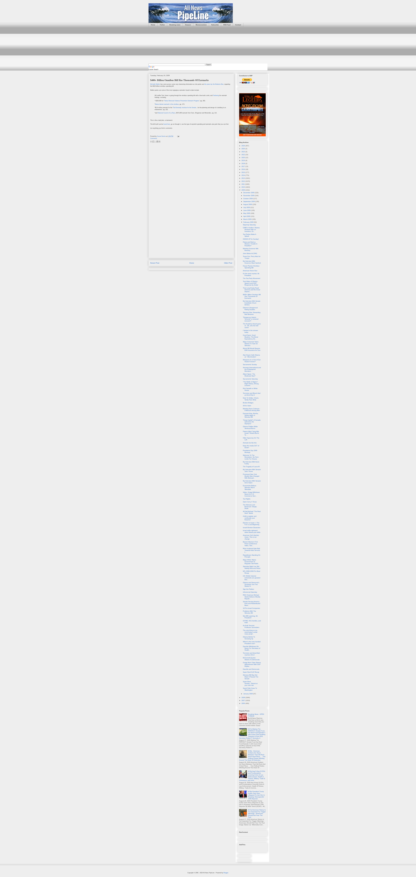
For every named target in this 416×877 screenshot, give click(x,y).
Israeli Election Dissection (251, 527)
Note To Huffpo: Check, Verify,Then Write (251, 399)
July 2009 (246, 207)
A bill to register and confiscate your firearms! (249, 518)
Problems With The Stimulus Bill (249, 612)
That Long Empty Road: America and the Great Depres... (251, 290)
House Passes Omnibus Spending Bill (251, 267)
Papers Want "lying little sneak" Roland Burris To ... (251, 433)
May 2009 (247, 213)
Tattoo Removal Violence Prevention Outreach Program (181, 101)
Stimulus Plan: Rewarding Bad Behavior (251, 313)
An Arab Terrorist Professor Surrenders (251, 626)
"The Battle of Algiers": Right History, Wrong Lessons (251, 383)
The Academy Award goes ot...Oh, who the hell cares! (252, 325)
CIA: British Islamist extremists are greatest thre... (251, 577)
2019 (243, 160)
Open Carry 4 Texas (250, 502)
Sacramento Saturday (250, 379)
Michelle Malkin (155, 84)
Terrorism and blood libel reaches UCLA (251, 654)
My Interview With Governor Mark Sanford (252, 262)
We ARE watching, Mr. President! (250, 617)
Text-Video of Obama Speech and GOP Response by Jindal (250, 283)
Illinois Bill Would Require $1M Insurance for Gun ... (251, 350)
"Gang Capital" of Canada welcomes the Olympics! (252, 422)
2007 (243, 700)
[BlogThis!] (153, 141)
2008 (243, 697)
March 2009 (247, 219)
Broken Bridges (248, 403)
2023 (243, 152)
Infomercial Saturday (250, 592)
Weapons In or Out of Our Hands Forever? (252, 360)
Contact (238, 25)
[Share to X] (155, 141)
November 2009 (249, 195)
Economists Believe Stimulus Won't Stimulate (249, 487)
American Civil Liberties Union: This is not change (251, 537)
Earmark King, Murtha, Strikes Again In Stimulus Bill (250, 415)
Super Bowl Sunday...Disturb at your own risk (250, 683)
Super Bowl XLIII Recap (251, 672)
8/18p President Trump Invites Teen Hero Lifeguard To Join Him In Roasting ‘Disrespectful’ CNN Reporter (256, 795)
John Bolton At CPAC (250, 253)
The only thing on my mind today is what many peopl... (250, 632)
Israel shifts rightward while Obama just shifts (251, 531)
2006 (243, 703)
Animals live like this (250, 443)
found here (166, 124)
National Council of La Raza (166, 113)
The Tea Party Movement (251, 278)
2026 (243, 146)
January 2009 (248, 694)
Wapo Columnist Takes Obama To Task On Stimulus (250, 343)
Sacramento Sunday (250, 364)
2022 (243, 154)
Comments (153, 138)
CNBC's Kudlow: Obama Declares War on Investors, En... (251, 229)
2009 (243, 190)
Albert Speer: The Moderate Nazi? (249, 375)
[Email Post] (177, 136)
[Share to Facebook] (157, 141)
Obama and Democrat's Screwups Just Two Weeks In (251, 584)
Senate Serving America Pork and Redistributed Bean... (251, 603)
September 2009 (249, 201)
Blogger (225, 873)
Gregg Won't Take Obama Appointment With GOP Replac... (252, 664)
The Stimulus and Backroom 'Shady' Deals (250, 506)
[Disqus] (191, 173)
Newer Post (154, 263)
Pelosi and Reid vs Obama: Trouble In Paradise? (250, 244)
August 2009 (247, 204)
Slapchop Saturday (249, 225)
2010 (243, 187)
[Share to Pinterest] (159, 141)
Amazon (188, 25)
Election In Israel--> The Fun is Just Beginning (251, 523)
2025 (243, 149)
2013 (243, 178)
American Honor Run (250, 271)
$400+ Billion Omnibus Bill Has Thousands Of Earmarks (252, 296)
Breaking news (174, 25)
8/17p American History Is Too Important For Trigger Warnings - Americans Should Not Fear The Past (257, 813)
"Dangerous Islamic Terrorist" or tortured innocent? (250, 319)
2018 (243, 163)
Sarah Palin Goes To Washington (250, 689)
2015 (243, 172)
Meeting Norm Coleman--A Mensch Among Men (251, 409)
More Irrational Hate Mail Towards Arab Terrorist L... (251, 550)
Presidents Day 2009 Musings (250, 451)
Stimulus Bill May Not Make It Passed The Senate (250, 677)
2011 (243, 184)
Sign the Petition (248, 589)
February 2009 (248, 222)
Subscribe (215, 25)
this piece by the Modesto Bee (213, 84)
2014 (243, 175)
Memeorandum (201, 25)
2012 (243, 181)
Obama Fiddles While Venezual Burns (250, 427)
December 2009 (249, 192)
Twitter (162, 25)
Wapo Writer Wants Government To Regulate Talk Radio (250, 561)
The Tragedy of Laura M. (251, 466)
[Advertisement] (208, 45)
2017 (243, 166)
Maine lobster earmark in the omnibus (167, 104)
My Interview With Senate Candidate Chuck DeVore (251, 303)
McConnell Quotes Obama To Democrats (251, 658)
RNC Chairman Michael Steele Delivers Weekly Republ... (251, 597)
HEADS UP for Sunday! (251, 239)
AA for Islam (247, 406)
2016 (243, 169)
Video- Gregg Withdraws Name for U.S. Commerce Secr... (251, 494)
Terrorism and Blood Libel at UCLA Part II (251, 394)
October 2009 (248, 198)
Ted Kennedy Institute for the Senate (184, 107)
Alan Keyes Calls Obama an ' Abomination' (251, 356)
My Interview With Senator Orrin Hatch (252, 482)
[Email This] (151, 141)
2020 (243, 157)
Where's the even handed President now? (252, 642)
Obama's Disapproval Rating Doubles (250, 308)
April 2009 (247, 216)
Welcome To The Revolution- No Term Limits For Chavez (251, 457)
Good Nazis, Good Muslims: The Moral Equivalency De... (250, 337)
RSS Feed (227, 25)
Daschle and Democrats (251, 669)
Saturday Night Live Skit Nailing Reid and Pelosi (251, 567)
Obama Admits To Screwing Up (249, 638)
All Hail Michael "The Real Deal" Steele (252, 512)
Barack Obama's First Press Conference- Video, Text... (250, 543)
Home (153, 25)
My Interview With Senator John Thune (252, 470)
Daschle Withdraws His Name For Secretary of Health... (251, 648)
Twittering (216, 95)
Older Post (228, 263)
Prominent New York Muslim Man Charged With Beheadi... (251, 476)
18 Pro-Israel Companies (251, 608)
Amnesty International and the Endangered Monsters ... (252, 369)
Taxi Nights (246, 499)
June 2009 (247, 210)
